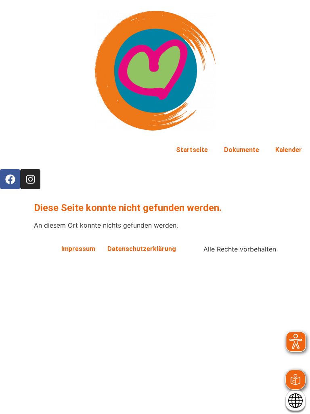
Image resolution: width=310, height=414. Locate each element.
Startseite (192, 150)
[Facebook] (10, 179)
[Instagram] (30, 179)
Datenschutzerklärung (141, 249)
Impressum (78, 249)
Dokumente (241, 150)
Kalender (288, 150)
